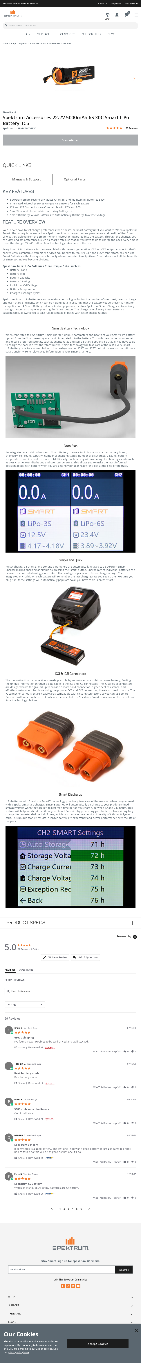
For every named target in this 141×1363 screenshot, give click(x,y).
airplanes (23, 43)
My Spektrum (131, 3)
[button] (21, 1047)
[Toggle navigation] (136, 15)
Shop (11, 1297)
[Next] (132, 79)
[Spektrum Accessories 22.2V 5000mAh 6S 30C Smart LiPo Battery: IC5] (70, 76)
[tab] (55, 957)
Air (28, 34)
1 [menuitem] (60, 1208)
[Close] (136, 1330)
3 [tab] (59, 109)
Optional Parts (75, 179)
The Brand (14, 1314)
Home (5, 43)
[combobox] (70, 25)
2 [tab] (37, 109)
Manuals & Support (26, 179)
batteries (67, 43)
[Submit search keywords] (6, 25)
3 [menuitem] (68, 1208)
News (111, 34)
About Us (102, 3)
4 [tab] (81, 109)
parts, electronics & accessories (45, 43)
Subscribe (124, 1269)
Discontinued (70, 140)
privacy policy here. (18, 1352)
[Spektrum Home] (13, 13)
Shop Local (116, 3)
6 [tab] (126, 109)
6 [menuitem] (81, 1208)
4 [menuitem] (72, 1208)
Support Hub (91, 34)
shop (13, 43)
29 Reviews (132, 128)
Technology (66, 34)
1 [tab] (14, 109)
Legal (12, 1322)
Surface (43, 34)
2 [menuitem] (64, 1208)
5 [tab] (104, 109)
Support (13, 1305)
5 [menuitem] (77, 1208)
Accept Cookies (98, 1344)
